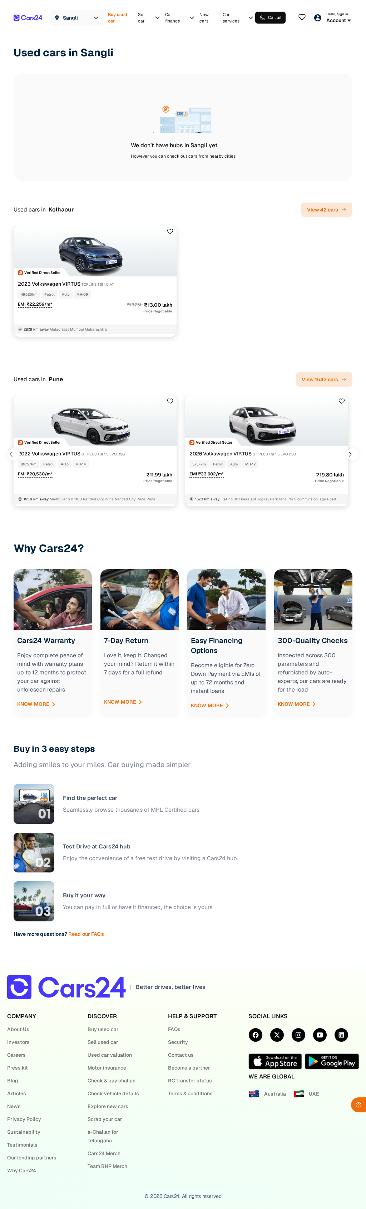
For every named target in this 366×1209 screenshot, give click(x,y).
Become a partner (189, 1068)
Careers (16, 1055)
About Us (18, 1029)
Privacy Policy (24, 1119)
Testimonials (22, 1145)
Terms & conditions (190, 1093)
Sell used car (103, 1042)
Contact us (181, 1055)
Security (178, 1042)
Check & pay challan (111, 1080)
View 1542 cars (320, 379)
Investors (18, 1042)
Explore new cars (108, 1106)
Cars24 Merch (104, 1153)
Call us (274, 17)
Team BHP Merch (107, 1166)
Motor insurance (107, 1068)
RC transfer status (190, 1080)
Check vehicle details (113, 1093)
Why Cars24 (21, 1170)
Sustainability (23, 1132)
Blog (12, 1080)
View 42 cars (322, 209)
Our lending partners (31, 1157)
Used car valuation (110, 1055)
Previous (14, 454)
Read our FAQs (86, 934)
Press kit (17, 1068)
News (14, 1106)
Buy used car (103, 1029)
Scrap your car (105, 1119)
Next (352, 454)
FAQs (174, 1029)
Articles (16, 1093)
